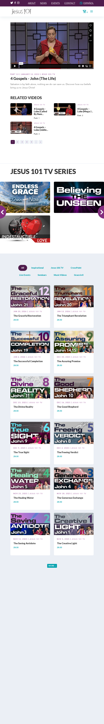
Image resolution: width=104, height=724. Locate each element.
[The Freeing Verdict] (74, 433)
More (51, 566)
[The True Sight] (30, 433)
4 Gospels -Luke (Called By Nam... (40, 111)
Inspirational (37, 268)
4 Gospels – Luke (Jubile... (41, 128)
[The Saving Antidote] (30, 524)
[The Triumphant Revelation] (74, 297)
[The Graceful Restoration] (30, 297)
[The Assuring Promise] (74, 342)
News (43, 3)
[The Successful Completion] (30, 342)
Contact (69, 3)
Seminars (42, 275)
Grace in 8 (78, 275)
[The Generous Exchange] (74, 479)
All (22, 268)
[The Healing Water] (30, 479)
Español (88, 3)
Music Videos (60, 275)
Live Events (24, 275)
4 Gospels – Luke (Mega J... (85, 110)
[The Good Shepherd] (74, 388)
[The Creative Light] (74, 524)
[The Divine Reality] (30, 388)
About (32, 3)
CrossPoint (76, 268)
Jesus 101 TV (39, 105)
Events (55, 3)
